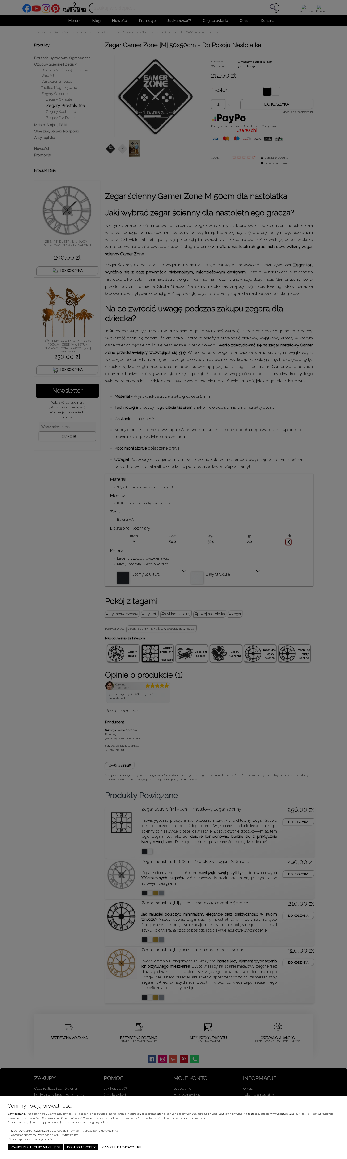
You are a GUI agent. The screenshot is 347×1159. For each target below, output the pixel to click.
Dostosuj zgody (81, 1147)
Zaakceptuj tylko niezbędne (35, 1147)
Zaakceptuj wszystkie (122, 1147)
